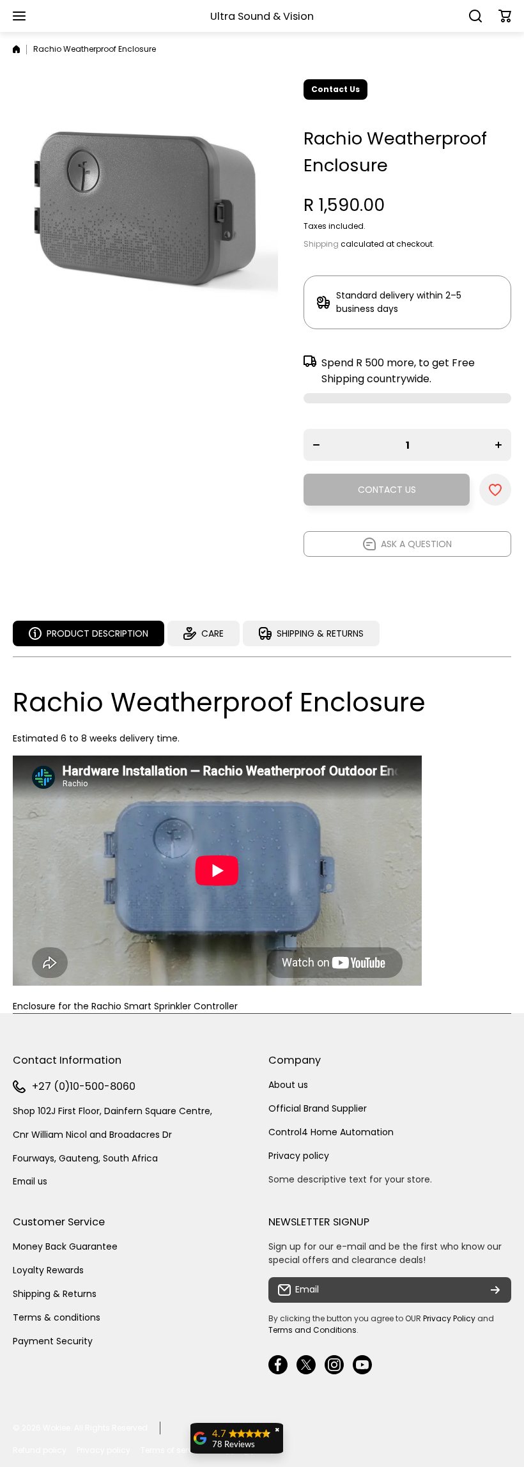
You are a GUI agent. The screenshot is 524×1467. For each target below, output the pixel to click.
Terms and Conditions (312, 1329)
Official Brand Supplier (317, 1108)
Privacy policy (298, 1155)
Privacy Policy (449, 1318)
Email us (30, 1182)
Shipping (321, 243)
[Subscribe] (495, 1290)
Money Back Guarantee (65, 1246)
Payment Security (53, 1341)
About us (288, 1084)
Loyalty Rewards (48, 1270)
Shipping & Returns (54, 1293)
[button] (504, 16)
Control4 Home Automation (331, 1132)
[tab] (203, 633)
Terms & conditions (56, 1317)
